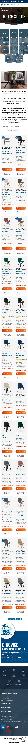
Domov (3, 8)
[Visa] (16, 727)
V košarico (8, 169)
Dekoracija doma (15, 8)
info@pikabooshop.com (7, 700)
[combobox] (17, 130)
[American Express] (3, 727)
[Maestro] (12, 727)
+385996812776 (5, 698)
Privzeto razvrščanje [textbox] (13, 130)
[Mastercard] (7, 727)
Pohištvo (22, 8)
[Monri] (21, 727)
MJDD (18, 742)
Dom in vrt (8, 8)
